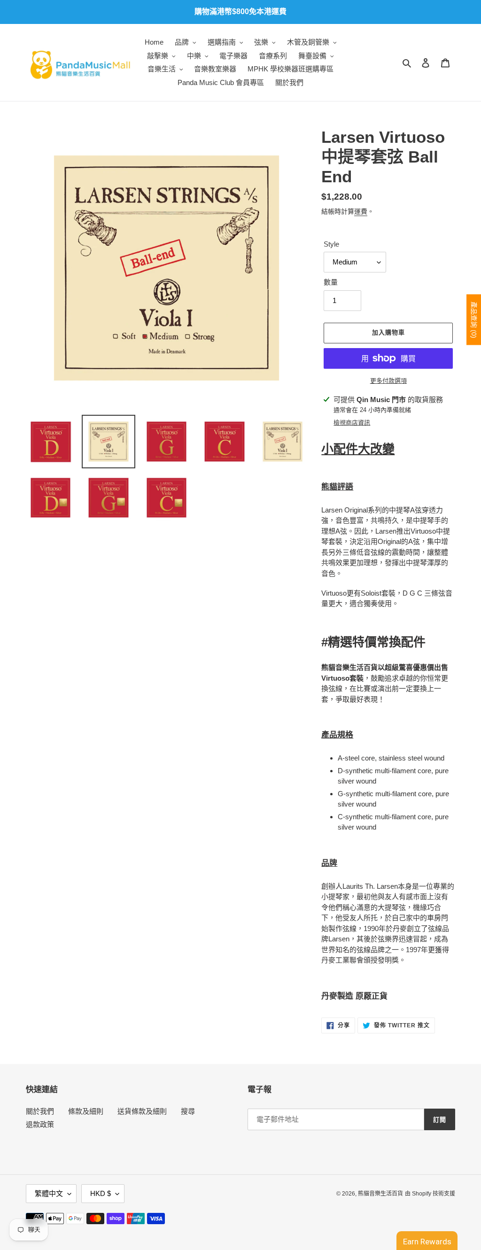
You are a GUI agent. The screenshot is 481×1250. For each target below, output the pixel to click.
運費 (360, 211)
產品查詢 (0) (474, 320)
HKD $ (100, 1193)
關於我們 (40, 1111)
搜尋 (188, 1111)
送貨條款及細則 (142, 1111)
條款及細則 (85, 1111)
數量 (331, 282)
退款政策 (40, 1124)
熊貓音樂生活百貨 (380, 1193)
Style (331, 244)
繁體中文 (49, 1193)
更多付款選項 (388, 380)
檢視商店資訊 (352, 422)
